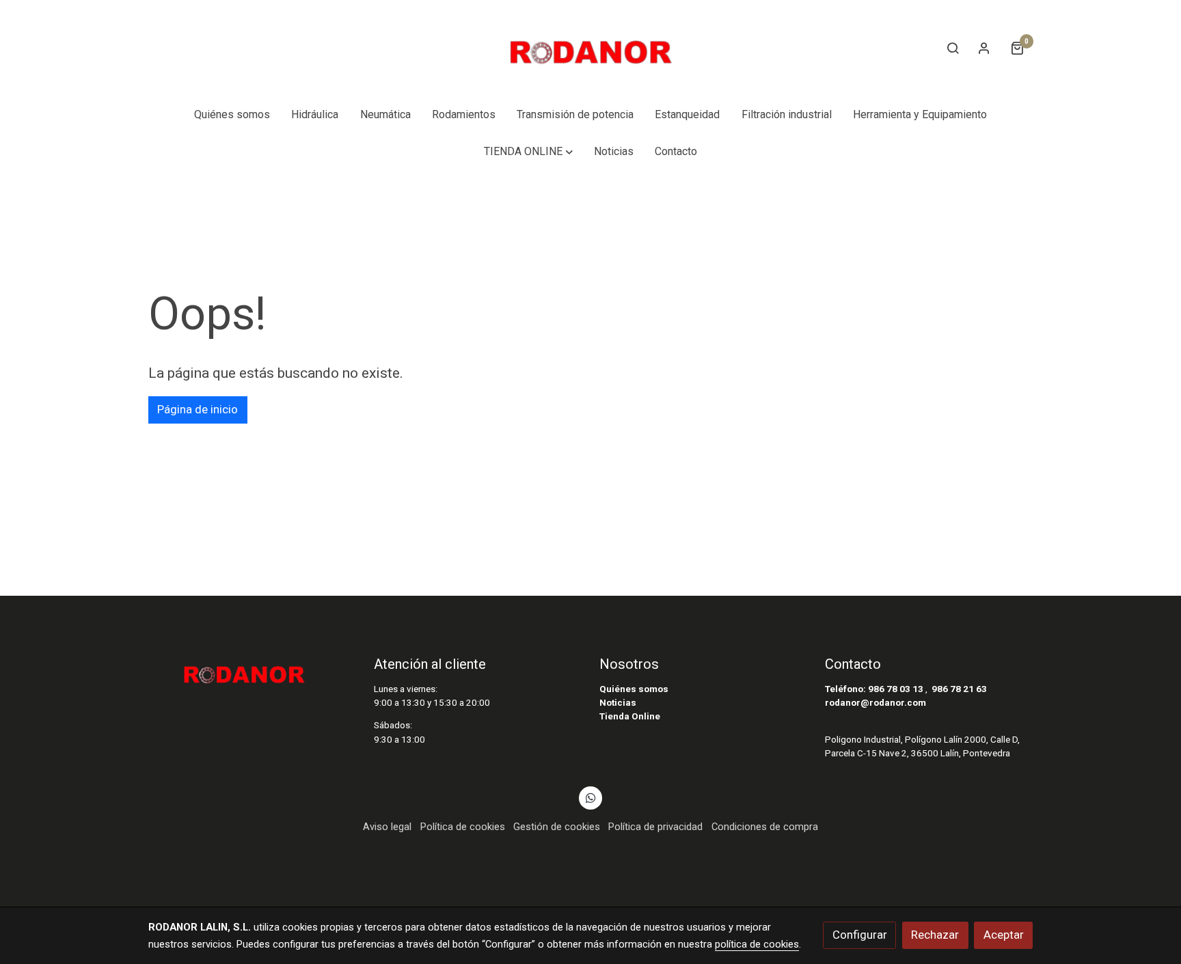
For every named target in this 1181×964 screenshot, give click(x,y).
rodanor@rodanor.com (875, 703)
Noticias (617, 703)
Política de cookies (462, 827)
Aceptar (1003, 934)
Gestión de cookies (556, 827)
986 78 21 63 (959, 689)
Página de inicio (197, 409)
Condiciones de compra (764, 827)
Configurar (859, 934)
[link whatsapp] (590, 797)
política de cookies (757, 944)
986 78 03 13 (895, 689)
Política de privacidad (655, 827)
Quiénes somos (633, 689)
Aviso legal (387, 827)
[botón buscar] (952, 48)
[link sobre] (252, 670)
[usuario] (984, 48)
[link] (590, 48)
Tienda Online (629, 716)
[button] (528, 151)
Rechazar (935, 934)
